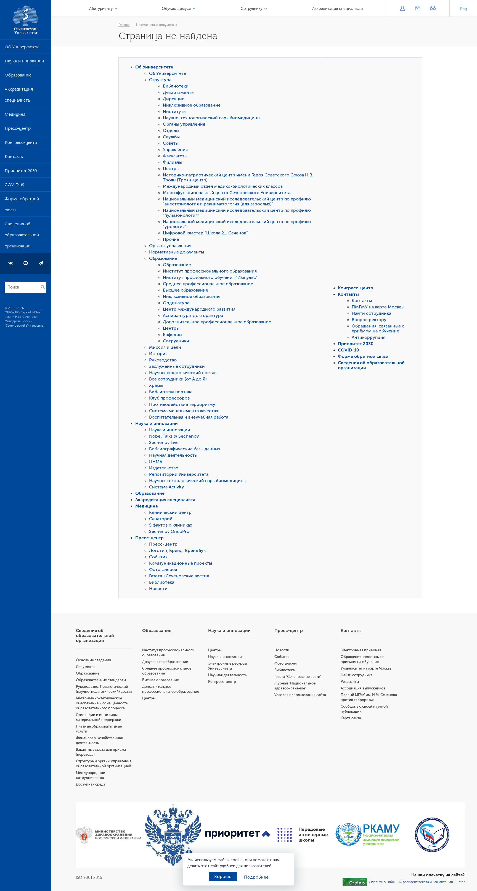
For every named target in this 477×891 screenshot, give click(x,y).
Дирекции (174, 98)
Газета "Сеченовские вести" (298, 677)
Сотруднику (251, 9)
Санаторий (161, 518)
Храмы (156, 385)
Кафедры (172, 334)
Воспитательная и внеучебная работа (188, 417)
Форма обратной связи (22, 205)
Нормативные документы (156, 25)
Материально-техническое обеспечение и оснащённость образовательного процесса (102, 703)
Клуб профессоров (169, 398)
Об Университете (22, 48)
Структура (160, 79)
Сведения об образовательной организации (22, 236)
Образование (18, 76)
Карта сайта (351, 718)
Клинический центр (170, 512)
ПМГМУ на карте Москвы (378, 307)
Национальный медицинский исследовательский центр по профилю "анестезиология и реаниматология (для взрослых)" (237, 202)
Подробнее (256, 877)
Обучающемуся (176, 9)
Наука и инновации (24, 62)
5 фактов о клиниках (170, 525)
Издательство (163, 468)
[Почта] (417, 8)
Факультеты (175, 156)
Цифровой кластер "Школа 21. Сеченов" (205, 233)
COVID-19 (14, 186)
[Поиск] (42, 287)
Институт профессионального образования (210, 271)
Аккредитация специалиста (19, 95)
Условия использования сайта (300, 695)
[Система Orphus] (355, 882)
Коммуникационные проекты (180, 563)
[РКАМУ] (367, 835)
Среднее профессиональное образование (208, 283)
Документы (85, 667)
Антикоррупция (368, 337)
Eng (463, 9)
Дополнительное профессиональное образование (217, 321)
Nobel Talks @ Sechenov (174, 436)
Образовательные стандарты (101, 680)
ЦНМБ (155, 461)
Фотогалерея (163, 569)
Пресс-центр (18, 129)
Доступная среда (90, 784)
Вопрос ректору (369, 319)
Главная (124, 25)
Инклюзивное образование (192, 105)
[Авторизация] (402, 8)
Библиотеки (176, 86)
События (158, 556)
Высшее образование (185, 290)
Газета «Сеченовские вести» (179, 575)
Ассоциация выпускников (363, 688)
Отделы (171, 130)
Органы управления (184, 124)
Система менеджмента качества (183, 410)
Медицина (15, 115)
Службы (171, 136)
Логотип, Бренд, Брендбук (177, 550)
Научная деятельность (173, 455)
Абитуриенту (101, 9)
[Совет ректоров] (432, 835)
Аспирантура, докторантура (193, 315)
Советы (171, 143)
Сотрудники (176, 341)
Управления (175, 149)
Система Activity (166, 487)
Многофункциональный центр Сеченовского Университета (226, 192)
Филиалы (172, 162)
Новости (158, 588)
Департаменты (178, 92)
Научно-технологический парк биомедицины (211, 117)
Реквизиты (350, 682)
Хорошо (223, 876)
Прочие (171, 239)
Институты (174, 111)
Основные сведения (93, 660)
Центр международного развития (199, 309)
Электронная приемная (361, 650)
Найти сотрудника (371, 313)
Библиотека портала (170, 391)
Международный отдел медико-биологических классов (223, 186)
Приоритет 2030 (21, 172)
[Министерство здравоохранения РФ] (108, 835)
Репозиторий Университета (178, 474)
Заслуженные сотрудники (177, 366)
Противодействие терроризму (182, 404)
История (158, 353)
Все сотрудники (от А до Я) (178, 379)
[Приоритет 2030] (237, 835)
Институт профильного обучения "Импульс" (210, 277)
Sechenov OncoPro (169, 531)
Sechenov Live (164, 442)
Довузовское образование (165, 662)
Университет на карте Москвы (366, 668)
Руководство (163, 360)
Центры (171, 168)
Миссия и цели (165, 347)
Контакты (14, 158)
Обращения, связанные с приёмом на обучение (378, 329)
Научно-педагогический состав (182, 372)
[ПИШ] (302, 835)
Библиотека (161, 582)
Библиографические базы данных (184, 448)
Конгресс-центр (21, 143)
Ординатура (176, 302)
